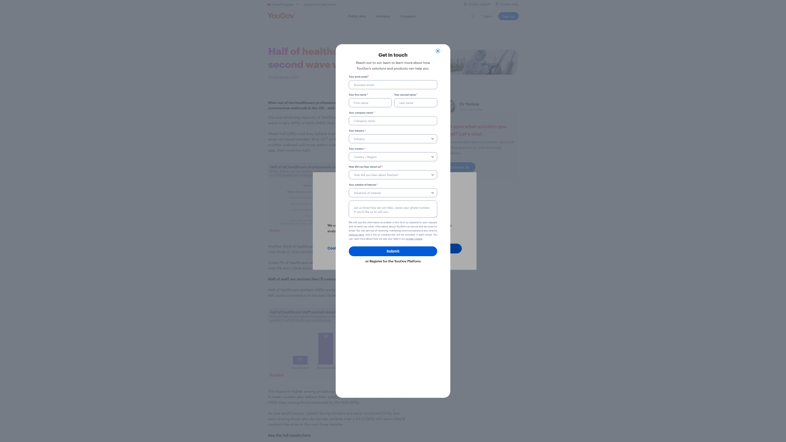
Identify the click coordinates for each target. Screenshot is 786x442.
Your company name (362, 112)
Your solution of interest (363, 184)
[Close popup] (438, 51)
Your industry (357, 130)
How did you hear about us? (366, 166)
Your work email (359, 76)
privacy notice (414, 238)
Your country (357, 148)
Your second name (406, 94)
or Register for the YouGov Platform (393, 261)
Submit (393, 251)
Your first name (358, 94)
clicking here (356, 234)
